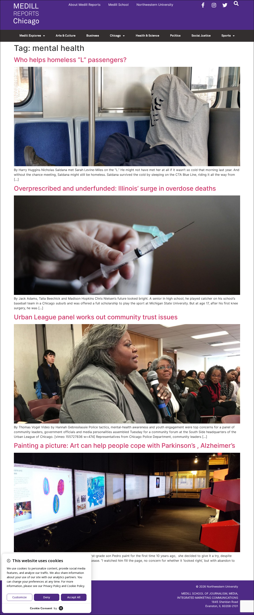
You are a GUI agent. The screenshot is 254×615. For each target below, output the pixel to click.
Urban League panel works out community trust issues (96, 317)
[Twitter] (225, 5)
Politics (175, 35)
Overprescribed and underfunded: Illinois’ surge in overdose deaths (115, 188)
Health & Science (147, 35)
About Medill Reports (84, 5)
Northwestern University (155, 5)
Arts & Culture (65, 35)
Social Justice (201, 35)
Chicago (115, 35)
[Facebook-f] (203, 5)
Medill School (118, 5)
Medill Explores (30, 35)
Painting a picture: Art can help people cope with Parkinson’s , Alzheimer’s (124, 445)
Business (92, 35)
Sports (226, 35)
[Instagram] (214, 5)
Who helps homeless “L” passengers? (70, 60)
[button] (236, 3)
